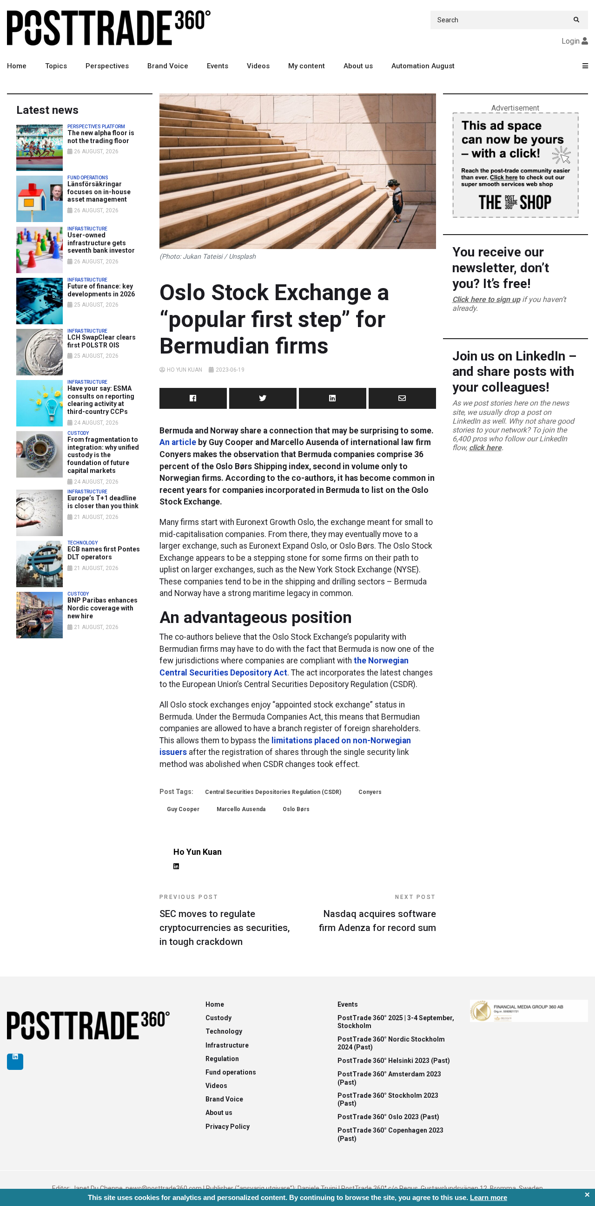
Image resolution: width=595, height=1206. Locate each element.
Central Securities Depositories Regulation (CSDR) (273, 792)
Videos (258, 66)
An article (177, 442)
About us (358, 66)
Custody (218, 1018)
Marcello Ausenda (241, 809)
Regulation (222, 1058)
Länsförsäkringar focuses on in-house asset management (99, 191)
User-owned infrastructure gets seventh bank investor (101, 243)
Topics (56, 66)
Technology (223, 1031)
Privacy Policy (227, 1126)
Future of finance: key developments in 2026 (101, 290)
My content (306, 66)
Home (16, 66)
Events (217, 66)
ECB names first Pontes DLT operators (103, 553)
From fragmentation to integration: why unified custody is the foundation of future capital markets (103, 455)
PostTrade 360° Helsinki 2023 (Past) (393, 1060)
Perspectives (107, 66)
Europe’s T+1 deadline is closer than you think (103, 502)
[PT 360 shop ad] (515, 164)
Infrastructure (227, 1045)
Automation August (423, 66)
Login (571, 41)
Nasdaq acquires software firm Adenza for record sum (377, 913)
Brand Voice (167, 66)
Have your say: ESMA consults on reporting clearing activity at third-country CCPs (100, 400)
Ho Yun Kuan (184, 370)
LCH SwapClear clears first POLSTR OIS (101, 341)
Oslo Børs (296, 809)
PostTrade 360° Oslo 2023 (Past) (388, 1117)
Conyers (370, 792)
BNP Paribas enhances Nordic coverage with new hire (102, 608)
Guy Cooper (183, 809)
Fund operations (230, 1072)
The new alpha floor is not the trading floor (100, 136)
